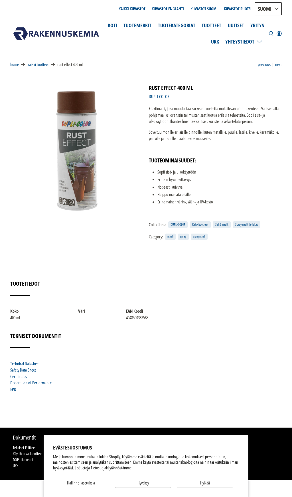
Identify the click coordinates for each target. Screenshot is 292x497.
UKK (215, 41)
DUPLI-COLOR (159, 96)
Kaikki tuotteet (38, 64)
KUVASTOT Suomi (204, 8)
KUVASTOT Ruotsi (238, 8)
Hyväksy (143, 483)
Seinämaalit (221, 224)
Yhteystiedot (239, 41)
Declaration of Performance (31, 382)
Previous (264, 64)
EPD (13, 389)
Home (14, 64)
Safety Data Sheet (23, 370)
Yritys (257, 25)
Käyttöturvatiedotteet (28, 453)
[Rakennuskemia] (56, 33)
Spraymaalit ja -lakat (246, 224)
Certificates (18, 376)
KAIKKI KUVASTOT (132, 8)
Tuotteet (211, 25)
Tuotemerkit (137, 25)
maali (170, 236)
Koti (112, 25)
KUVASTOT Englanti (168, 8)
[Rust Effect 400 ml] (76, 151)
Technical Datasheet (25, 363)
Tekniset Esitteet (24, 447)
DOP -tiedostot (23, 459)
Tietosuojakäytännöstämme (111, 468)
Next (278, 64)
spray (183, 236)
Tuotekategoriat (176, 25)
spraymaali (199, 236)
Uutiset (236, 25)
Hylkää (205, 483)
